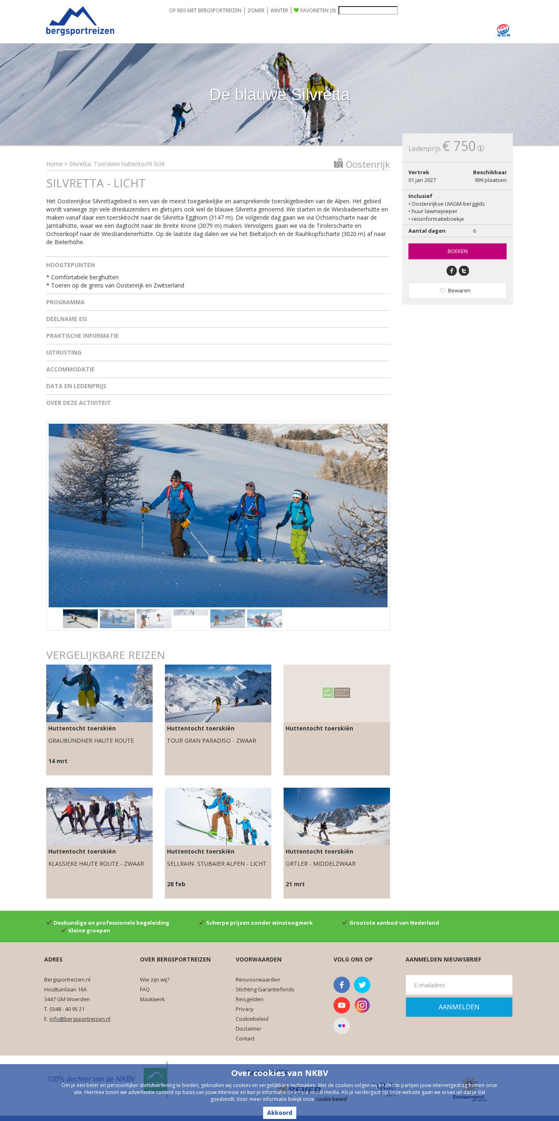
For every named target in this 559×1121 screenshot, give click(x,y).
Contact (245, 1038)
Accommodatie (70, 369)
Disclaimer (248, 1028)
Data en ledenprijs (76, 386)
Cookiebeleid (252, 1018)
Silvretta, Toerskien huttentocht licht (117, 164)
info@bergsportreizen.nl (80, 1018)
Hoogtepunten (70, 265)
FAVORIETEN (318, 10)
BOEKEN (458, 251)
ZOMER (256, 10)
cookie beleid (331, 1099)
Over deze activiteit (78, 403)
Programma (65, 302)
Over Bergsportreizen (175, 959)
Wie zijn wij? (154, 979)
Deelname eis (66, 319)
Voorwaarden (259, 959)
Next (377, 513)
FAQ (145, 989)
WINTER (279, 10)
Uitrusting (63, 352)
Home (54, 164)
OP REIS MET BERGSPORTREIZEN (205, 10)
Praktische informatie (82, 335)
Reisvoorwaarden (258, 979)
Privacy (245, 1009)
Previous (59, 513)
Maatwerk (152, 999)
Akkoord (279, 1113)
